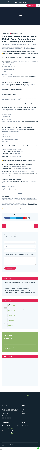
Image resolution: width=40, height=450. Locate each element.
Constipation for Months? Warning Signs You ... (12, 431)
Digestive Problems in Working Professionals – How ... (19, 304)
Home (23, 409)
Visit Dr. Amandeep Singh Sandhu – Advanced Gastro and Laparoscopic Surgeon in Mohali (19, 103)
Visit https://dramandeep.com (9, 208)
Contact (23, 415)
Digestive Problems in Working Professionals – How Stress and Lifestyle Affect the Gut (20, 283)
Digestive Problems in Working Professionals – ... (13, 426)
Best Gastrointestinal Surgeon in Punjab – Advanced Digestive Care (17, 290)
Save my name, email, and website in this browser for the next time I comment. (20, 254)
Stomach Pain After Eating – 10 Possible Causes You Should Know (17, 288)
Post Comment (9, 268)
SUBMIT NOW (7, 348)
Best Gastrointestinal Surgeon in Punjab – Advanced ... (19, 318)
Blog (21, 33)
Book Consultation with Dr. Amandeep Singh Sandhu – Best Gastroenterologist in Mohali (20, 53)
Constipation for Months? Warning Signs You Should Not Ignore (16, 286)
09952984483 (25, 2)
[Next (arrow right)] (1, 449)
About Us (23, 413)
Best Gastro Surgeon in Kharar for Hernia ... (16, 323)
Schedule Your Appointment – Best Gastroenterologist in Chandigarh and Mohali (19, 160)
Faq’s (23, 417)
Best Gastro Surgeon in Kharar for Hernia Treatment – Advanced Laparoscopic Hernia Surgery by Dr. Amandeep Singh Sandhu (20, 293)
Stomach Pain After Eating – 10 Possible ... (16, 314)
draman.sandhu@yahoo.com (28, 1)
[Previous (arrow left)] (0, 449)
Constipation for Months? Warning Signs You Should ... (19, 309)
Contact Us (30, 5)
